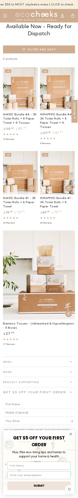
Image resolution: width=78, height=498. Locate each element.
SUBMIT (39, 486)
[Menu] (5, 15)
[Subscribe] (72, 421)
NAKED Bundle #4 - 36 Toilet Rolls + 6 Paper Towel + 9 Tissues (20, 118)
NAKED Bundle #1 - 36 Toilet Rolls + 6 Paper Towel (19, 202)
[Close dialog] (71, 434)
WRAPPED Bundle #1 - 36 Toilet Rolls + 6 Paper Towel (56, 202)
